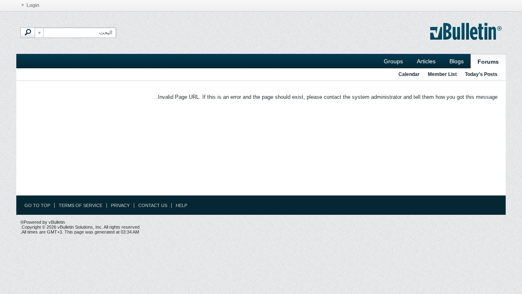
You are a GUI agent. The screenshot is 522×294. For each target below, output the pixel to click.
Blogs (456, 61)
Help (181, 205)
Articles (426, 61)
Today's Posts (481, 74)
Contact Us (152, 205)
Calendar (409, 74)
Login (33, 5)
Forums (488, 61)
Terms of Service (80, 205)
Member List (442, 74)
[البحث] (27, 32)
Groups (393, 61)
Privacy (120, 205)
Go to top (37, 205)
